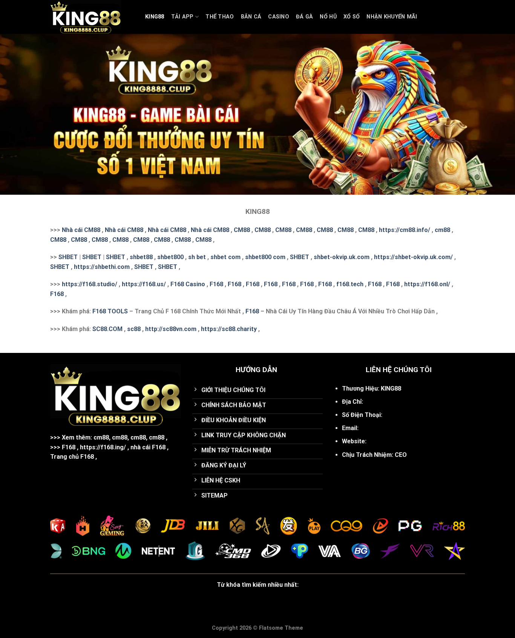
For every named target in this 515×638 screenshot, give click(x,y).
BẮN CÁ (251, 17)
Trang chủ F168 (72, 456)
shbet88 (141, 257)
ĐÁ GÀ (304, 17)
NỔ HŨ (328, 17)
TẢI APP (182, 17)
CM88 (242, 230)
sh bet (197, 257)
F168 (216, 284)
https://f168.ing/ (103, 447)
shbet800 (170, 257)
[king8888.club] (92, 17)
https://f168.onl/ (427, 284)
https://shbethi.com (102, 266)
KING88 (154, 17)
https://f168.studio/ (89, 284)
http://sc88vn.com (170, 329)
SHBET (68, 257)
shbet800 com (265, 257)
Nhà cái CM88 (81, 230)
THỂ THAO (219, 17)
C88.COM (109, 329)
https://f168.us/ (144, 284)
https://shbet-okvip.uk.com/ (413, 257)
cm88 (442, 230)
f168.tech (349, 284)
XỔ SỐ (351, 17)
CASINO (278, 17)
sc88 (134, 329)
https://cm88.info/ (404, 230)
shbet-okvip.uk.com (341, 257)
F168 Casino (187, 284)
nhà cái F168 (148, 447)
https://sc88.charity (229, 329)
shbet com (225, 257)
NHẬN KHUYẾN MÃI (391, 17)
